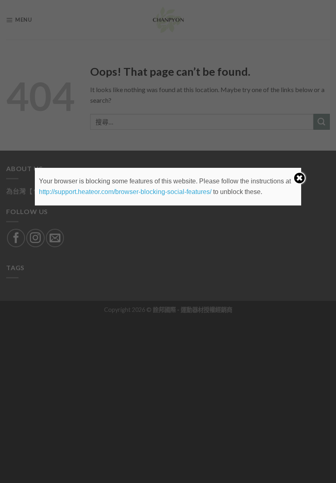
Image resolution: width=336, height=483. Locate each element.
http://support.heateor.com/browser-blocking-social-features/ (125, 191)
